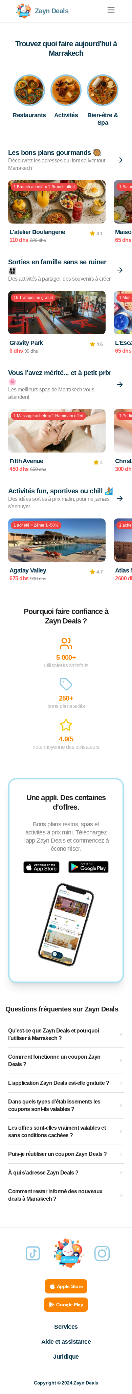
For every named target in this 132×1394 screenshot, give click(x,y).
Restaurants (29, 115)
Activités (66, 115)
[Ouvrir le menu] (111, 10)
